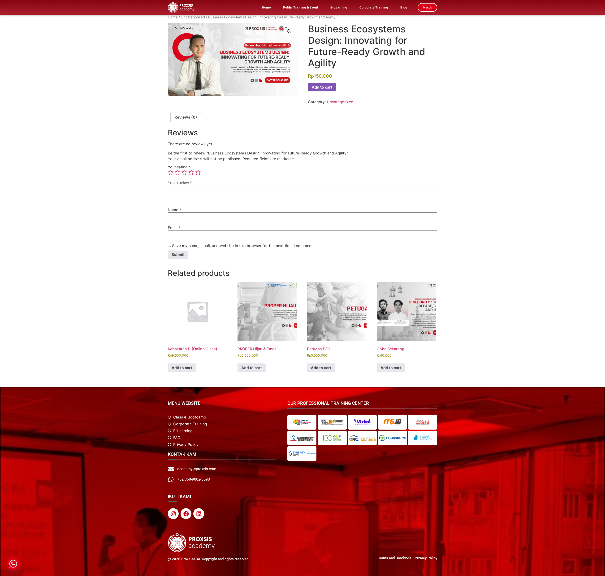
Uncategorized (193, 17)
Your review (180, 182)
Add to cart (322, 87)
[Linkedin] (198, 513)
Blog (403, 7)
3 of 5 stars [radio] (184, 172)
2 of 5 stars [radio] (177, 172)
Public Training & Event (300, 7)
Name (174, 210)
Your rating (179, 167)
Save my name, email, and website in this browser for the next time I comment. (243, 245)
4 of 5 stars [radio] (191, 172)
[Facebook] (186, 513)
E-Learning (338, 7)
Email (174, 228)
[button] (289, 31)
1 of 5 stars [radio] (170, 172)
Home (266, 7)
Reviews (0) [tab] (185, 117)
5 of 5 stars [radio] (198, 172)
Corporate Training (373, 7)
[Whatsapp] (13, 563)
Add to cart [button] (182, 367)
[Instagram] (173, 513)
